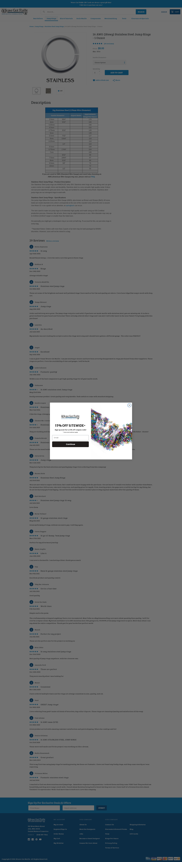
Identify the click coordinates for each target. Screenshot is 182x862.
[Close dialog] (129, 405)
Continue (70, 444)
